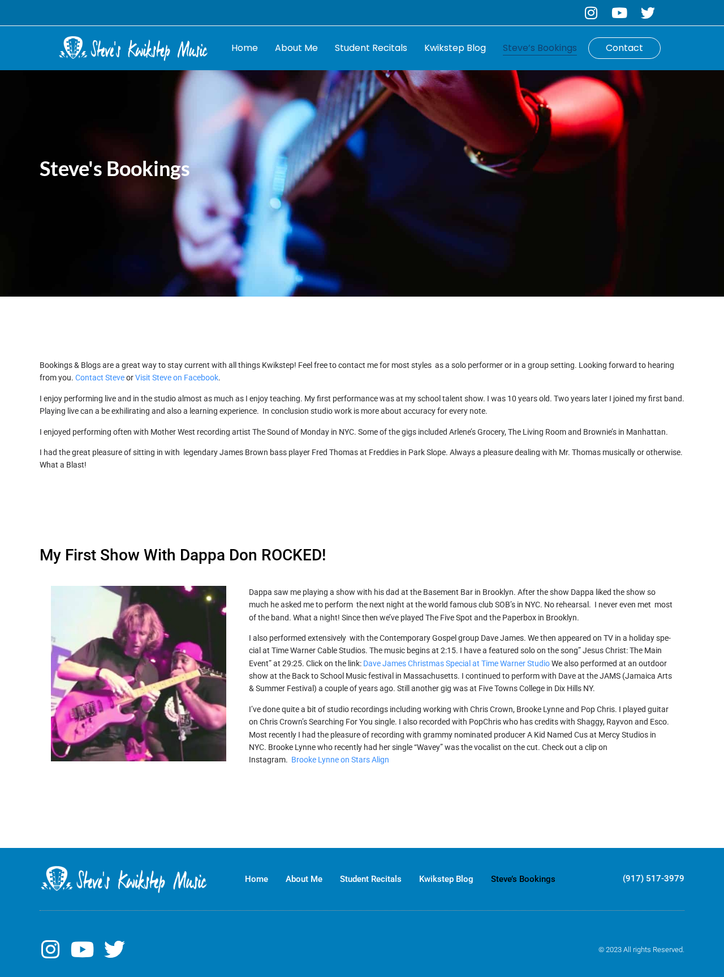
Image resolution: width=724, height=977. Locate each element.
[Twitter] (648, 13)
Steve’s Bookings (540, 47)
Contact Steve (99, 377)
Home (244, 47)
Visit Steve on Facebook (176, 377)
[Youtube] (620, 13)
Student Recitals (371, 47)
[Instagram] (591, 13)
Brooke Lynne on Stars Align (340, 759)
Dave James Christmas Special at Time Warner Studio (457, 663)
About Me (296, 47)
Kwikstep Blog (455, 47)
